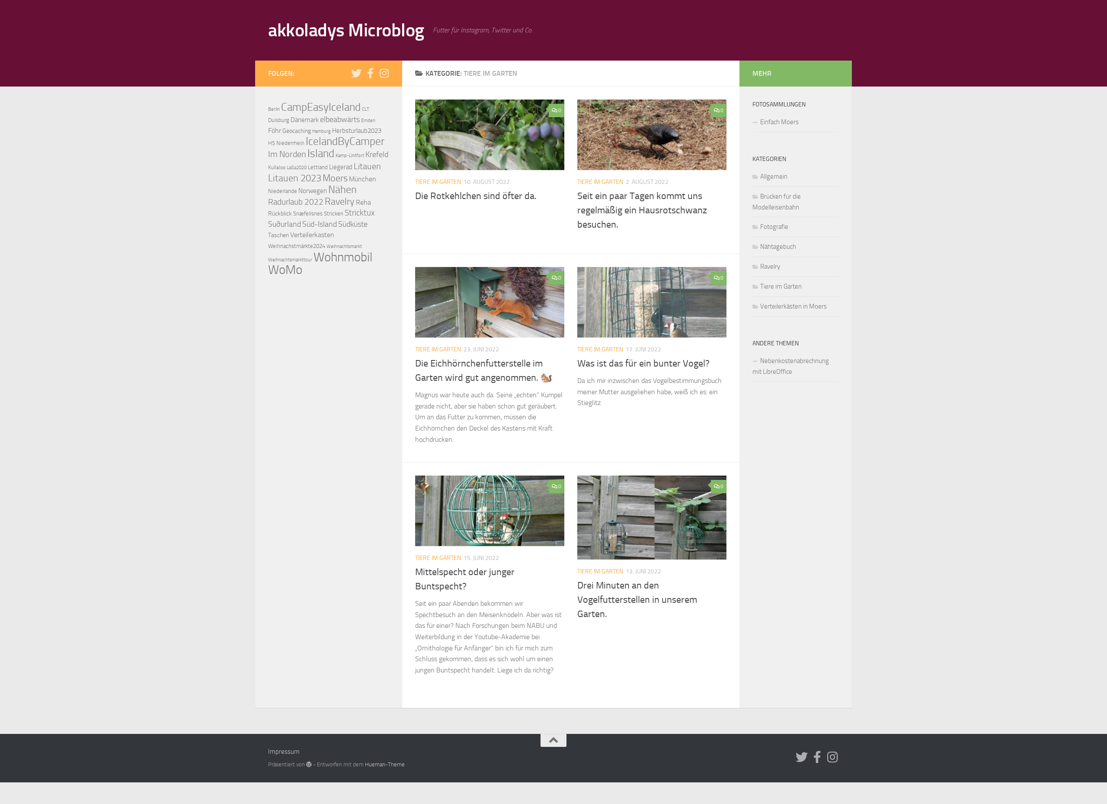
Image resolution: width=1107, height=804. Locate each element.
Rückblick (280, 213)
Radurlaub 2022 (295, 202)
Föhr (274, 130)
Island (320, 153)
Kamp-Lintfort (350, 155)
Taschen (278, 235)
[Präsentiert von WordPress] (309, 764)
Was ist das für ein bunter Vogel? (643, 363)
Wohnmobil (343, 257)
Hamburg (321, 131)
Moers (335, 178)
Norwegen (312, 191)
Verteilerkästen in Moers (793, 306)
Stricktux (359, 213)
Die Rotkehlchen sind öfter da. (476, 196)
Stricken (333, 213)
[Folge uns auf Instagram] (384, 73)
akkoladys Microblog (346, 30)
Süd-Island (319, 224)
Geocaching (296, 131)
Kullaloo (276, 167)
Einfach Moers (779, 122)
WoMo (285, 269)
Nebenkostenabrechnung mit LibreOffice (790, 366)
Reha (363, 202)
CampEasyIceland (321, 107)
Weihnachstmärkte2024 (296, 246)
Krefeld (376, 154)
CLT (365, 109)
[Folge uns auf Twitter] (356, 73)
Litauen (367, 166)
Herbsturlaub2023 (356, 131)
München (362, 179)
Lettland (318, 167)
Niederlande (282, 191)
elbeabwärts (340, 119)
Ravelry (340, 201)
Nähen (342, 189)
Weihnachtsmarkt (344, 246)
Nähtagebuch (778, 247)
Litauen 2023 (294, 178)
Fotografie (774, 227)
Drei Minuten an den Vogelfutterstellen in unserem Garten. (637, 600)
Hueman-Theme (385, 764)
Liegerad (340, 167)
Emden (368, 120)
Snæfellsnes (308, 213)
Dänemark (305, 120)
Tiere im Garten (438, 182)
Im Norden (287, 154)
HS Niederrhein (286, 143)
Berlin (274, 109)
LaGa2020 (297, 167)
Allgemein (773, 176)
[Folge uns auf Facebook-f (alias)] (370, 73)
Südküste (353, 224)
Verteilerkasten (312, 235)
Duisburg (278, 120)
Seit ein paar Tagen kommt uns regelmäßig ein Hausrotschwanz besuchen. (642, 210)
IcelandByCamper (345, 141)
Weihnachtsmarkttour (290, 260)
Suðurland (284, 224)
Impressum (284, 752)
